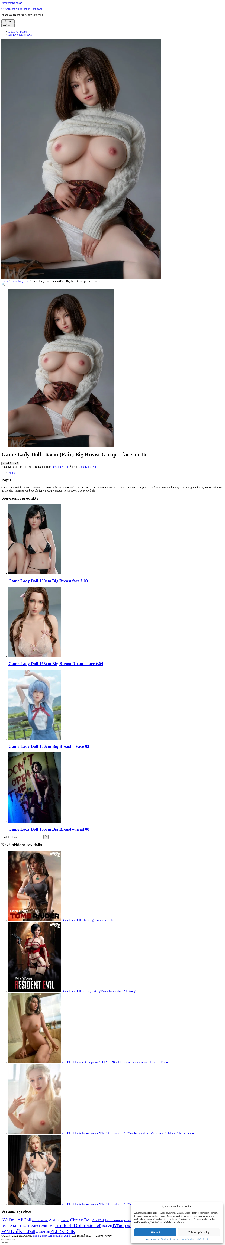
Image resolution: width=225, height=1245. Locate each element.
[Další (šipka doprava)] (6, 1242)
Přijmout (155, 1232)
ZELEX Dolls (62, 1231)
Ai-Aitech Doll (40, 1220)
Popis (11, 472)
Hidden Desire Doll (41, 1226)
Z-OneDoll (43, 1232)
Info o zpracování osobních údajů (51, 1235)
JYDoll (118, 1225)
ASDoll (55, 1220)
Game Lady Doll (20, 281)
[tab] (116, 472)
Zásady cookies (152, 1239)
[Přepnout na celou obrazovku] (9, 1239)
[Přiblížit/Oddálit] (13, 1239)
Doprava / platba (17, 31)
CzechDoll (98, 1220)
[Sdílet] (6, 1239)
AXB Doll (65, 1221)
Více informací (10, 463)
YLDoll (28, 1231)
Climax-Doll (81, 1220)
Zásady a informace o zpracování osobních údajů (181, 1239)
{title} (205, 1239)
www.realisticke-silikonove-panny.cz (21, 8)
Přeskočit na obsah (11, 2)
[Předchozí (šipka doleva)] (2, 1242)
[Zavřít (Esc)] (2, 1239)
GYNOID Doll (17, 1226)
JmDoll (107, 1226)
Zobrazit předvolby (199, 1232)
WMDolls (11, 1231)
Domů (4, 281)
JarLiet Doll (92, 1226)
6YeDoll (9, 1219)
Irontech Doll (69, 1225)
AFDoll (24, 1219)
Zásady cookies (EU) (20, 34)
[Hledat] (46, 837)
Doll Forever (114, 1220)
